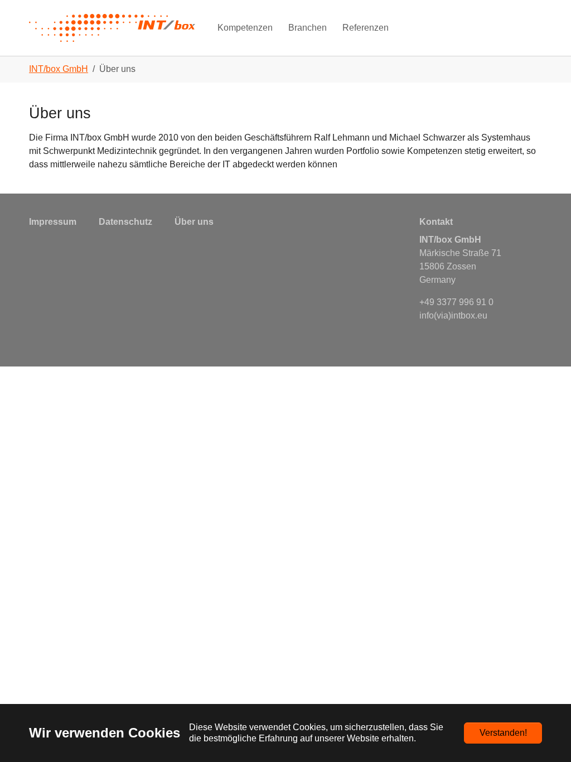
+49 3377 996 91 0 (456, 302)
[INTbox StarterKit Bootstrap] (112, 27)
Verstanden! (503, 732)
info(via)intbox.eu (453, 315)
